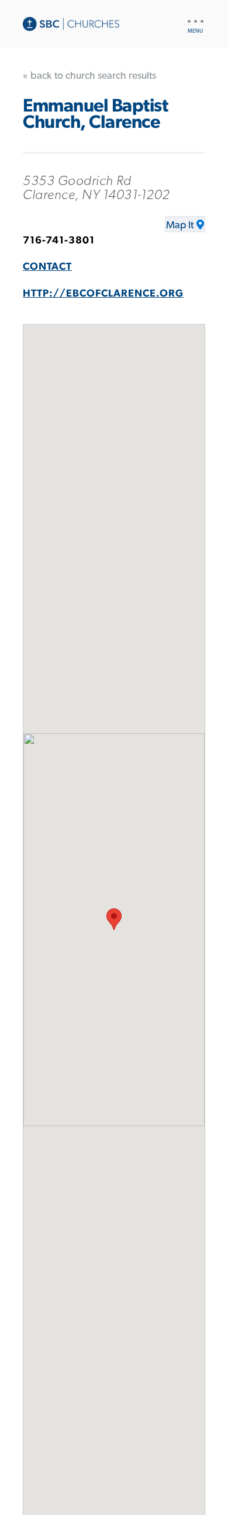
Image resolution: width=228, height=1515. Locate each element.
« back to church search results (89, 76)
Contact (47, 267)
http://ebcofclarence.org (103, 293)
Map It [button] (180, 225)
